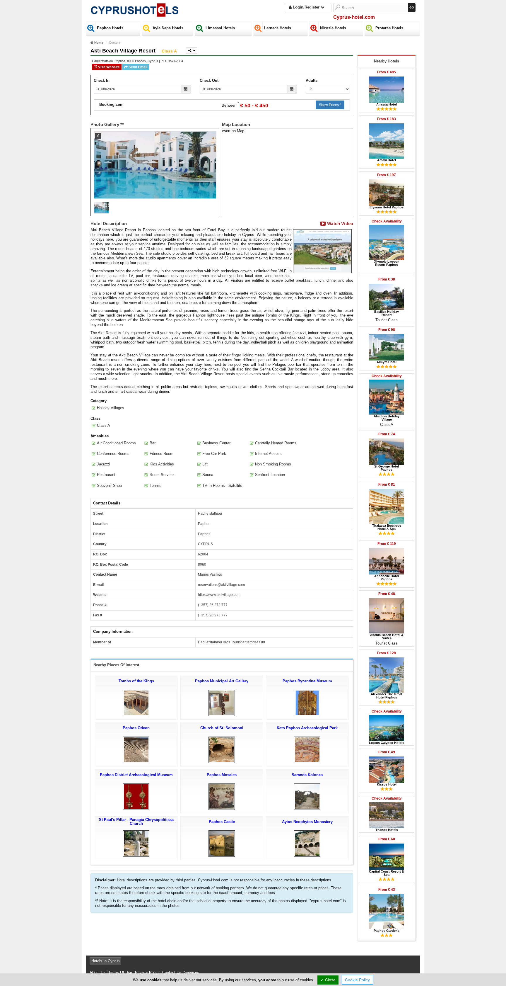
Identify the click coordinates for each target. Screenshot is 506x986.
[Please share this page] (191, 50)
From (386, 72)
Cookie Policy (357, 979)
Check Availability (387, 221)
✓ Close (328, 979)
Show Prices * (330, 105)
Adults (311, 80)
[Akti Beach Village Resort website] (322, 251)
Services (191, 972)
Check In (102, 80)
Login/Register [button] (306, 7)
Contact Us (171, 972)
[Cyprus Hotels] (134, 8)
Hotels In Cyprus (105, 961)
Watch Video (339, 223)
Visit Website (108, 67)
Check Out (209, 80)
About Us (97, 972)
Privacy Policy (147, 972)
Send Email (137, 67)
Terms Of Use (120, 972)
